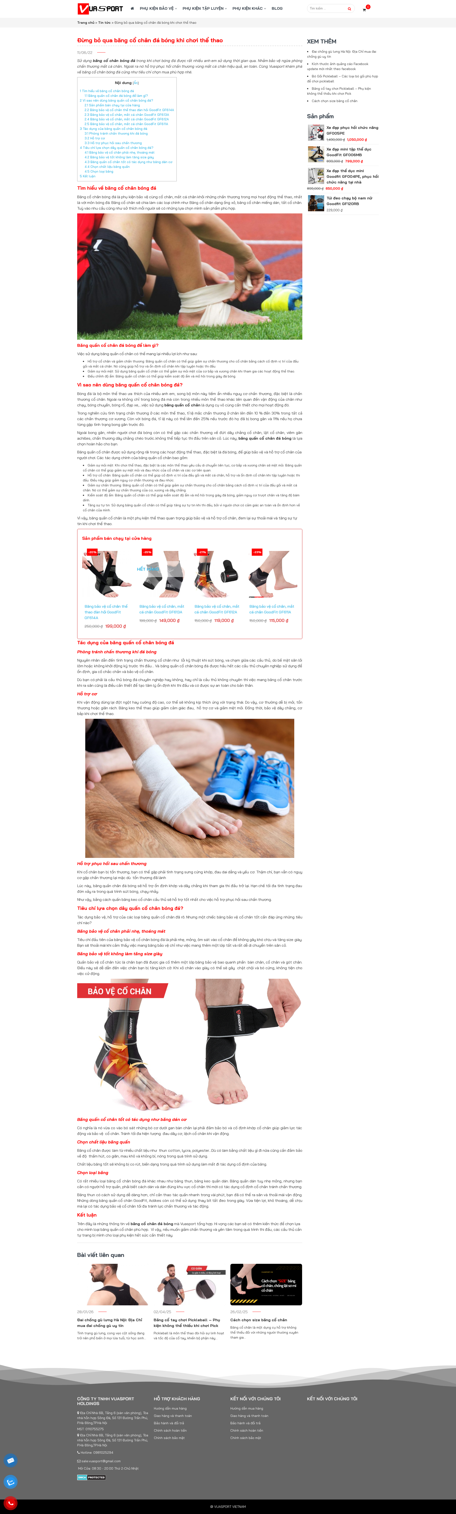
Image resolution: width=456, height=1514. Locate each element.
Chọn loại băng (99, 171)
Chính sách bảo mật (169, 1438)
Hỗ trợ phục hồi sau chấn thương (113, 143)
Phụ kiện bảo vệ (157, 8)
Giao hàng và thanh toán (173, 1416)
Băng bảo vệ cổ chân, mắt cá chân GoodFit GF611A (126, 124)
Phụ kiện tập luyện (203, 8)
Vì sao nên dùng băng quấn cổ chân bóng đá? (116, 100)
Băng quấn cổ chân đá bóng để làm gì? (116, 96)
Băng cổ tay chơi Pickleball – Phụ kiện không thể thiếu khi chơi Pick (187, 1322)
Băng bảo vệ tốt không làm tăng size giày (119, 157)
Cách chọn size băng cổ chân (258, 1319)
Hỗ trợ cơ (95, 138)
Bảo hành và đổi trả (169, 1423)
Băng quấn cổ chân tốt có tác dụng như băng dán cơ (128, 162)
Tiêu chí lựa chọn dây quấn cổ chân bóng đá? (116, 148)
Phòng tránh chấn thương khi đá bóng (116, 133)
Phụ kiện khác (248, 8)
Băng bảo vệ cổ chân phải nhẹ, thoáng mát (120, 152)
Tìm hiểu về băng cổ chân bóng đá (107, 91)
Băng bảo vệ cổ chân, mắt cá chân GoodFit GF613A (127, 115)
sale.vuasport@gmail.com (101, 1461)
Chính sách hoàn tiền (170, 1430)
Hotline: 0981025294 (96, 1452)
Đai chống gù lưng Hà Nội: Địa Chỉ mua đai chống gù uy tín (109, 1322)
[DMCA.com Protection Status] (91, 1477)
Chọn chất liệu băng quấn (107, 167)
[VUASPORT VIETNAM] (100, 8)
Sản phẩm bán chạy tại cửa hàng (112, 105)
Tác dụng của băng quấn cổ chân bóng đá (113, 129)
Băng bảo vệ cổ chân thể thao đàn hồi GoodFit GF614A (129, 110)
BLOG (277, 8)
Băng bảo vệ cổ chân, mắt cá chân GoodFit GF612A (127, 119)
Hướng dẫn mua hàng (170, 1408)
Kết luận (87, 176)
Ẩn (136, 83)
